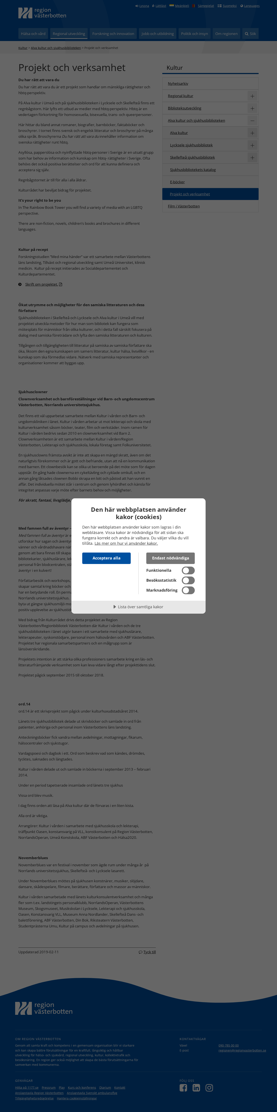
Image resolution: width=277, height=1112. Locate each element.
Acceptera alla (107, 558)
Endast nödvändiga (170, 558)
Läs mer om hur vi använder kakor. (126, 543)
